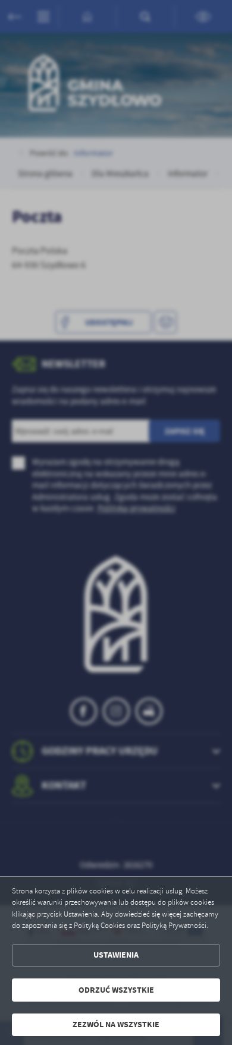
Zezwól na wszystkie (116, 1024)
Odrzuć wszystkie (116, 990)
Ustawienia (116, 955)
